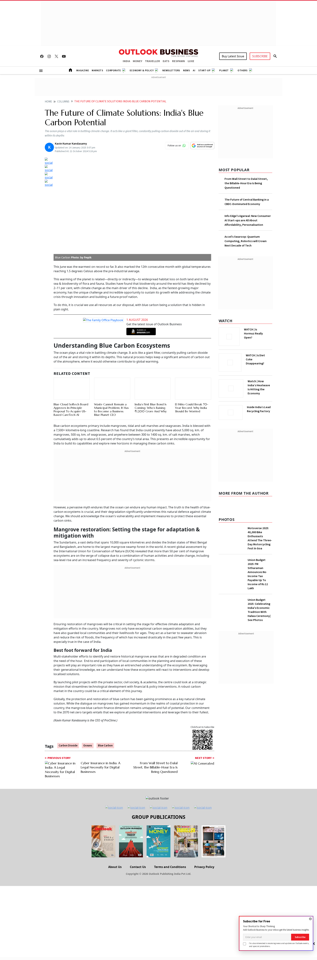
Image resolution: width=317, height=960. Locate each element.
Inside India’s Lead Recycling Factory (259, 409)
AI (194, 70)
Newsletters (171, 70)
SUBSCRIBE (260, 56)
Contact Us (138, 867)
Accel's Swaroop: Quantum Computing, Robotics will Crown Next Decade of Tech (246, 241)
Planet (224, 70)
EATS (166, 61)
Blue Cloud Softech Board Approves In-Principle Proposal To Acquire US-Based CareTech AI (71, 409)
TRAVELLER (152, 61)
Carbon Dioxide (68, 746)
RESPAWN (178, 61)
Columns (63, 102)
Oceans (87, 746)
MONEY (137, 61)
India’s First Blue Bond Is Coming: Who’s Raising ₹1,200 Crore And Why (151, 407)
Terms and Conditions (170, 867)
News (186, 70)
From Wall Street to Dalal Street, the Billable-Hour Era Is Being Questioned (246, 183)
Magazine (82, 70)
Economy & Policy (142, 70)
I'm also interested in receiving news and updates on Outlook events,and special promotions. (279, 944)
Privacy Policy (204, 867)
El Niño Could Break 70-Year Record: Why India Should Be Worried (191, 407)
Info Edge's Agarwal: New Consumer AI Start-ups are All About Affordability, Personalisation (248, 220)
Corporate (113, 70)
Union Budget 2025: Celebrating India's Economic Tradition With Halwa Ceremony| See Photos (259, 610)
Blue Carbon (105, 746)
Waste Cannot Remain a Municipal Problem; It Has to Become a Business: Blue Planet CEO (111, 409)
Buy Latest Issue (233, 56)
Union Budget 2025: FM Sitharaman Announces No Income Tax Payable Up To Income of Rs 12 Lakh (258, 574)
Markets (97, 70)
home (48, 102)
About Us (115, 867)
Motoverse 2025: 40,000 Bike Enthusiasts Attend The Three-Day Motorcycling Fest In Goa (260, 538)
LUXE (191, 61)
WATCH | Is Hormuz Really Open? (253, 333)
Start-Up (204, 70)
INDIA (126, 61)
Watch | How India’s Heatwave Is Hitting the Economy (259, 387)
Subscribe (300, 937)
